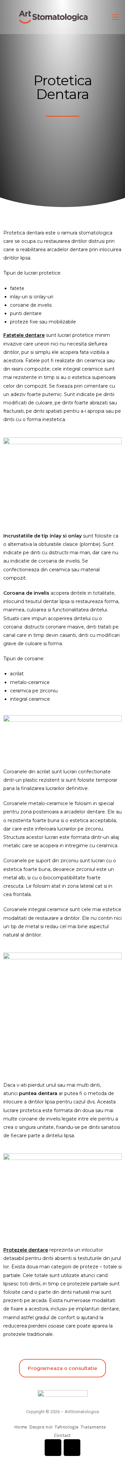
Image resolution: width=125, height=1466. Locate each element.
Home (20, 1427)
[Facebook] (53, 1447)
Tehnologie (67, 1427)
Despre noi (41, 1427)
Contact (62, 1435)
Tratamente (94, 1427)
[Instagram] (72, 1447)
